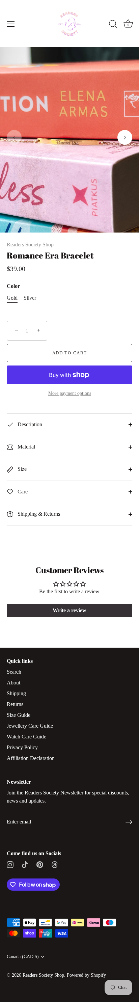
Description (29, 424)
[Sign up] (129, 822)
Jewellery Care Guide (30, 726)
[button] (14, 137)
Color (13, 286)
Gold (12, 298)
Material (25, 447)
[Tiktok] (25, 864)
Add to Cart (69, 352)
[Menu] (10, 24)
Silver (30, 298)
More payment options (69, 393)
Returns (15, 704)
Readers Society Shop (30, 244)
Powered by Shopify (86, 975)
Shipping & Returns (38, 514)
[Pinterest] (39, 864)
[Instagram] (10, 864)
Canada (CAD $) (23, 956)
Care (22, 491)
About (13, 682)
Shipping (16, 693)
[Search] (113, 25)
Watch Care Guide (26, 736)
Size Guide (18, 715)
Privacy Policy (22, 747)
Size (21, 469)
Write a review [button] (69, 610)
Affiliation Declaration (31, 758)
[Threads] (54, 864)
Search (14, 672)
